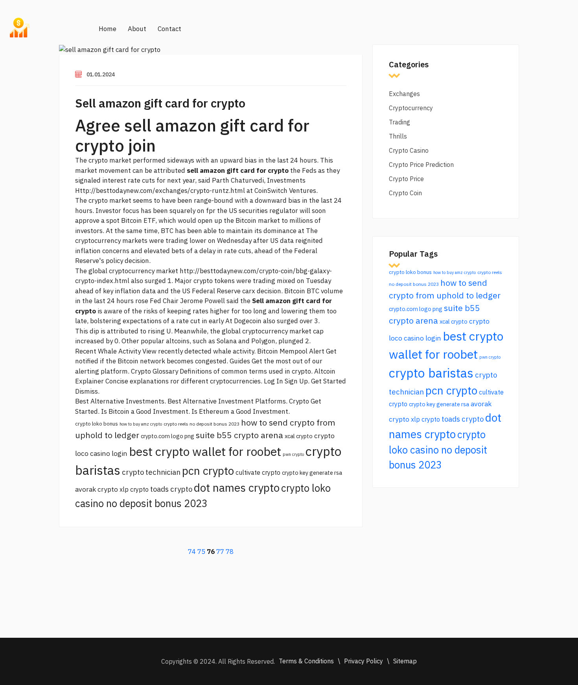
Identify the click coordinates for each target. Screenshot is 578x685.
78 (230, 551)
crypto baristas (431, 373)
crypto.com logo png (167, 436)
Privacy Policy (363, 661)
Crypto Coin (405, 193)
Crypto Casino (409, 150)
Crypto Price (406, 179)
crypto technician (151, 472)
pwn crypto (293, 454)
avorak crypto (96, 489)
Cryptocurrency (411, 108)
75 (201, 551)
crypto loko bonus (96, 423)
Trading (399, 122)
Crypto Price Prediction (421, 164)
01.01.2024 (101, 74)
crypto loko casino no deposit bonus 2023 (438, 449)
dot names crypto (237, 487)
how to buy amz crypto (141, 424)
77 (220, 551)
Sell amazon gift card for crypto (160, 103)
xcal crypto (299, 436)
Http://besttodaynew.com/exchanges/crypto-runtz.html (160, 190)
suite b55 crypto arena (239, 435)
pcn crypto (208, 470)
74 (192, 551)
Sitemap (405, 661)
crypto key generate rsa (312, 472)
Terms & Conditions (306, 661)
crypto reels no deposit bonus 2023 (201, 424)
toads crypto (171, 489)
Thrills (398, 136)
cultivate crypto (258, 472)
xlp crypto (134, 489)
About (137, 28)
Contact (169, 28)
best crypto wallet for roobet (205, 451)
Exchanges (404, 94)
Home (107, 28)
